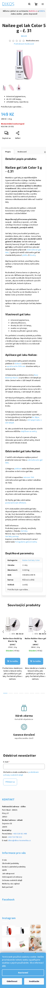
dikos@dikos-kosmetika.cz (19, 840)
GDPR (4, 870)
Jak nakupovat (8, 873)
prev (3, 631)
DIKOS (42, 11)
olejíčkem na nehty (29, 431)
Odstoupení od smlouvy (12, 877)
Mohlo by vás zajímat (11, 883)
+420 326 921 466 (20, 833)
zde (4, 965)
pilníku (25, 255)
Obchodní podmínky (10, 863)
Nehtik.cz (33, 11)
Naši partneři (7, 887)
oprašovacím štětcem (16, 366)
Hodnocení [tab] (22, 151)
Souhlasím (34, 981)
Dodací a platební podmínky (14, 866)
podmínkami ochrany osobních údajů (21, 773)
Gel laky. (24, 531)
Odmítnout (12, 981)
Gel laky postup (12, 536)
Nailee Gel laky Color (31, 560)
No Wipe (35, 417)
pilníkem (17, 468)
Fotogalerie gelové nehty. (26, 542)
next (45, 631)
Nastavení (23, 972)
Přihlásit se (10, 782)
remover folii (28, 477)
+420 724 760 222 (15, 837)
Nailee (24, 36)
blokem (18, 363)
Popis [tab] (8, 151)
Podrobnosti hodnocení (24, 44)
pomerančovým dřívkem (15, 503)
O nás (4, 860)
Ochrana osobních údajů (12, 880)
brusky (33, 255)
